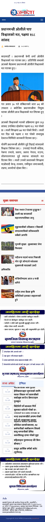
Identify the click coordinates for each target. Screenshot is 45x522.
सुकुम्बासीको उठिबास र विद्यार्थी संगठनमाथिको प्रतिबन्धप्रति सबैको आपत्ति (29, 231)
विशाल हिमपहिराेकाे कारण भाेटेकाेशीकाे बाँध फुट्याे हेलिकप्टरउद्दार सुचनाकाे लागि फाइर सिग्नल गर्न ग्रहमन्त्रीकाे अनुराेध (27, 391)
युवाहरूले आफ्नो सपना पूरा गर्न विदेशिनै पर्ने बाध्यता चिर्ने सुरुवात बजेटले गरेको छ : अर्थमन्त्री (27, 408)
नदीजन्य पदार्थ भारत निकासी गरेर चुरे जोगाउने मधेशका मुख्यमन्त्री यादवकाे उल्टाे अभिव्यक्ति (21, 263)
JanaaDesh (35, 518)
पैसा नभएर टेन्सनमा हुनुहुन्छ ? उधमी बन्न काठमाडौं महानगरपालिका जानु (28, 214)
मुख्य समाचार (10, 201)
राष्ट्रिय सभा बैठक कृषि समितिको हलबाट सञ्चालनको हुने (28, 296)
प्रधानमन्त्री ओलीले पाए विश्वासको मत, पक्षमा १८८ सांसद (18, 34)
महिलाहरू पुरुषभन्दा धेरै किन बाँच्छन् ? (27, 442)
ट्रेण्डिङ (22, 383)
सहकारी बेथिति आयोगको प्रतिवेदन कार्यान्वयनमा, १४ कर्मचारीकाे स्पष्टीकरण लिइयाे (27, 425)
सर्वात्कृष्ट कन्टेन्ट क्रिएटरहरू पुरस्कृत (26, 399)
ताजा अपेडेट (8, 383)
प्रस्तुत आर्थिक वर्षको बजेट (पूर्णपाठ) (25, 450)
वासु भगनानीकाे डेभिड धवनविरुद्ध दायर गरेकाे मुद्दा (26, 433)
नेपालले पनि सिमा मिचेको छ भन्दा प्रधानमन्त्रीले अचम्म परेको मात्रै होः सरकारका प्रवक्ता (27, 416)
